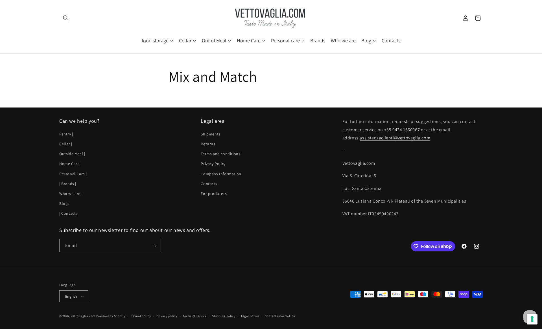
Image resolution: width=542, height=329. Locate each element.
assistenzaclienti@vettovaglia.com (395, 138)
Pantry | (66, 133)
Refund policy (141, 316)
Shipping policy (223, 316)
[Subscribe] (154, 246)
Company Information (221, 173)
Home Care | (70, 163)
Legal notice (250, 316)
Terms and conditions (220, 153)
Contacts (209, 183)
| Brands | (67, 183)
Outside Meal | (72, 153)
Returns (208, 143)
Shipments (210, 133)
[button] (65, 18)
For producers (214, 193)
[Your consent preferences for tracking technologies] (532, 319)
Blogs (64, 203)
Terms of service (194, 316)
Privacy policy (166, 316)
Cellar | (65, 143)
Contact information (280, 316)
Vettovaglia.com (83, 316)
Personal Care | (73, 173)
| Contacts (68, 213)
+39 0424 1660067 (402, 130)
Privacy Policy (213, 163)
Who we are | (70, 193)
